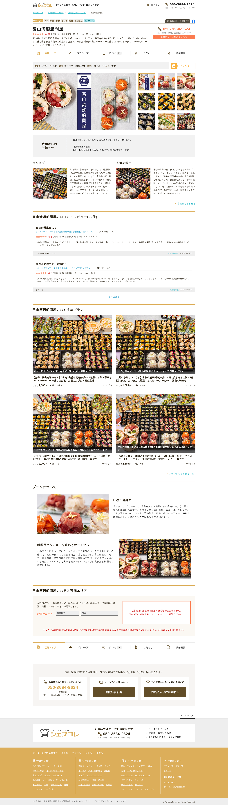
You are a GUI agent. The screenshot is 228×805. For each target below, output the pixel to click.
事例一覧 (167, 771)
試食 (46, 785)
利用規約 (37, 801)
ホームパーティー (94, 775)
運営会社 (67, 801)
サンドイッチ (127, 785)
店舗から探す (78, 5)
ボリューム (37, 785)
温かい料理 (37, 775)
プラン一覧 (83, 53)
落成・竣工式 (98, 780)
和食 (150, 766)
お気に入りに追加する (179, 21)
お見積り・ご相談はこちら (174, 36)
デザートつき (38, 771)
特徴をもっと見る (186, 203)
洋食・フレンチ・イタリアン (133, 766)
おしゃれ (64, 780)
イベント (90, 766)
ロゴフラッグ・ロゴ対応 (43, 789)
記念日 (81, 775)
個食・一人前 (56, 785)
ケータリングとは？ (159, 729)
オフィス (82, 771)
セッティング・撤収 (55, 771)
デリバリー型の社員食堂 (174, 787)
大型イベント (98, 785)
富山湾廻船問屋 (48, 29)
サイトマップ (120, 801)
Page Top (187, 716)
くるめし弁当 (169, 782)
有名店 (47, 775)
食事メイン (57, 775)
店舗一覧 (179, 766)
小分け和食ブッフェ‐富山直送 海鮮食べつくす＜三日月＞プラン (63, 268)
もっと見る (114, 296)
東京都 (64, 753)
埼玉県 (89, 753)
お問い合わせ (114, 692)
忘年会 (109, 785)
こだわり (148, 53)
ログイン (155, 5)
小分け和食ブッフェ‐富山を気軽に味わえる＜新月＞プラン (64, 371)
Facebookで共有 (193, 21)
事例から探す (92, 5)
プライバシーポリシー (82, 801)
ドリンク (144, 789)
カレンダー (186, 66)
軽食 (66, 785)
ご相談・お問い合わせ (160, 733)
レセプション (84, 785)
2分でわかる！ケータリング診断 (165, 737)
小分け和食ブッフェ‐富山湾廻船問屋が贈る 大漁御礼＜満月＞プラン (65, 232)
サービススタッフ (50, 780)
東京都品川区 (173, 253)
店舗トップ (50, 53)
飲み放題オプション (41, 766)
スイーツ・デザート (129, 789)
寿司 (123, 771)
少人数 (99, 766)
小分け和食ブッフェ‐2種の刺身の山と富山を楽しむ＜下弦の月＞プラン (70, 449)
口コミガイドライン (103, 801)
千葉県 (99, 753)
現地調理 (36, 780)
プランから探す (63, 5)
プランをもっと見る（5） (182, 473)
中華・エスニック (142, 775)
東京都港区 (174, 290)
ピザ (152, 789)
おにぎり (139, 785)
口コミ (115, 53)
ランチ (107, 766)
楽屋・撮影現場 (95, 771)
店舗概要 (180, 53)
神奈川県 (76, 753)
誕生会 (107, 771)
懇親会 (81, 766)
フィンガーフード (135, 771)
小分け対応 (57, 766)
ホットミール (127, 775)
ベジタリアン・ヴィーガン (132, 780)
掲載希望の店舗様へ (52, 801)
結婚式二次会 (84, 780)
